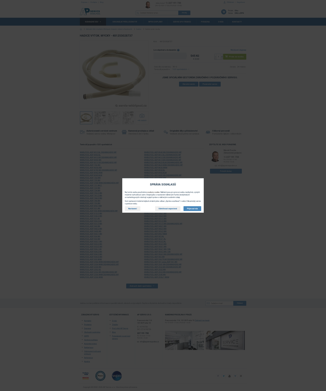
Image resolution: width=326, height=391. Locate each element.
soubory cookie (153, 192)
